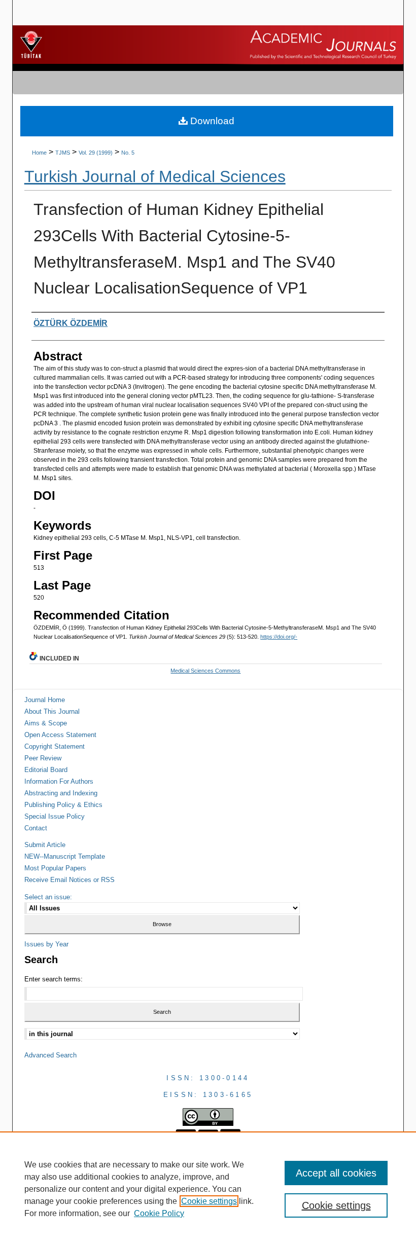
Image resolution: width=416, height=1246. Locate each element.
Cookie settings (209, 1201)
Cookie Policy (159, 1213)
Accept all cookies (336, 1173)
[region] (208, 1188)
